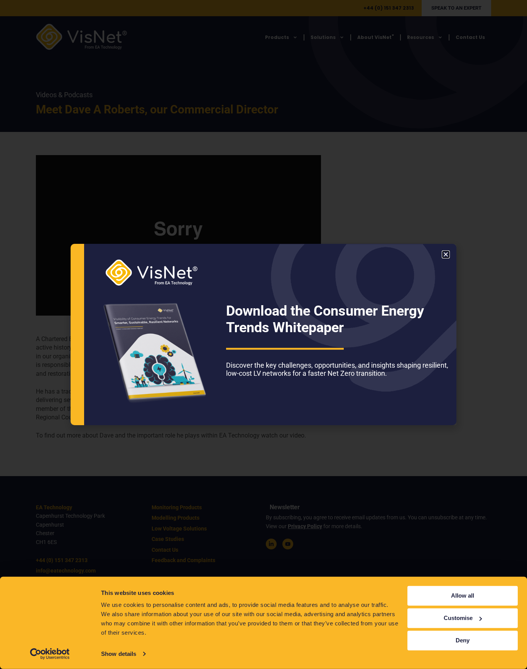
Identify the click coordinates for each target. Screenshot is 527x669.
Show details (118, 653)
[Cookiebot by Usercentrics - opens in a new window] (50, 654)
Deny (463, 640)
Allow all (462, 595)
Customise (458, 618)
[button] (446, 254)
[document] (263, 334)
